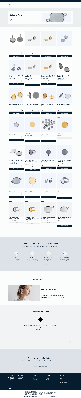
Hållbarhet (47, 379)
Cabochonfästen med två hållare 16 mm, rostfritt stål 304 (64, 161)
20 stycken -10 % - (30, 164)
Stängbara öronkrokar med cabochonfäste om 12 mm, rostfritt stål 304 (48, 189)
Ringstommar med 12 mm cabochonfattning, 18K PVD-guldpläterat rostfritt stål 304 (32, 218)
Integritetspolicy (35, 379)
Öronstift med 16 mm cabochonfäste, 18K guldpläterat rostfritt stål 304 (48, 105)
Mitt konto (19, 382)
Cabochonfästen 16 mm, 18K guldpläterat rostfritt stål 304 (32, 133)
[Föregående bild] (70, 342)
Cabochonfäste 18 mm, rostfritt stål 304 (48, 132)
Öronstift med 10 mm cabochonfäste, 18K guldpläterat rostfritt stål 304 (48, 48)
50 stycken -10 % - (14, 163)
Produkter (33, 5)
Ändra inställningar (53, 396)
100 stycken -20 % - (46, 135)
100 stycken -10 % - (30, 79)
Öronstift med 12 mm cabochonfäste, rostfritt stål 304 (31, 76)
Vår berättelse (48, 375)
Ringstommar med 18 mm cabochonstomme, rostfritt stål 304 (31, 161)
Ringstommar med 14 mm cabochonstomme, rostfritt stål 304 (63, 189)
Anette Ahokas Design (42, 329)
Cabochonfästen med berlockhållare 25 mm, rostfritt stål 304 (64, 218)
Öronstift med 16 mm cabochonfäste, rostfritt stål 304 (31, 105)
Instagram (61, 378)
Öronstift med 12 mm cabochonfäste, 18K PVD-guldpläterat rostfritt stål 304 (48, 76)
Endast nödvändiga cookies (33, 396)
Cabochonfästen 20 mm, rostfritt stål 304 (16, 160)
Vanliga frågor (62, 375)
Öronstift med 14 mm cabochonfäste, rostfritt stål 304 (63, 76)
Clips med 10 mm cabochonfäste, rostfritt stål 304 (16, 76)
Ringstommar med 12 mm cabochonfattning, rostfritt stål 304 (15, 218)
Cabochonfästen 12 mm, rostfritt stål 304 (16, 132)
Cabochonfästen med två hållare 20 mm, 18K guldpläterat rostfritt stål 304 (32, 189)
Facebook (61, 379)
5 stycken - (28, 163)
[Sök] (67, 5)
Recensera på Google (63, 382)
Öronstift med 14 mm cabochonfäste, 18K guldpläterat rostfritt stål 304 (16, 105)
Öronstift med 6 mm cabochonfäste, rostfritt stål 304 (15, 48)
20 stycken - (12, 49)
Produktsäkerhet (48, 378)
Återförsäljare (47, 5)
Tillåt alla (26, 396)
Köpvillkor (34, 375)
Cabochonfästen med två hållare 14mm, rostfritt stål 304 (48, 161)
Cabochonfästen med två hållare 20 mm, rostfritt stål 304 (16, 189)
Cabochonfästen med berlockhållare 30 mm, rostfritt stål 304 (48, 218)
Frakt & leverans (35, 376)
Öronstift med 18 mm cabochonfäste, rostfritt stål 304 (63, 105)
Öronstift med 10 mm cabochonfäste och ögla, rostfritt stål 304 (64, 48)
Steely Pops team (49, 376)
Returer (33, 378)
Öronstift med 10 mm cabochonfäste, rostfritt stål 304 (31, 48)
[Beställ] (49, 364)
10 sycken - (12, 78)
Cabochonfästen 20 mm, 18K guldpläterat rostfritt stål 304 (64, 133)
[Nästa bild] (72, 342)
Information (39, 5)
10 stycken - (29, 135)
